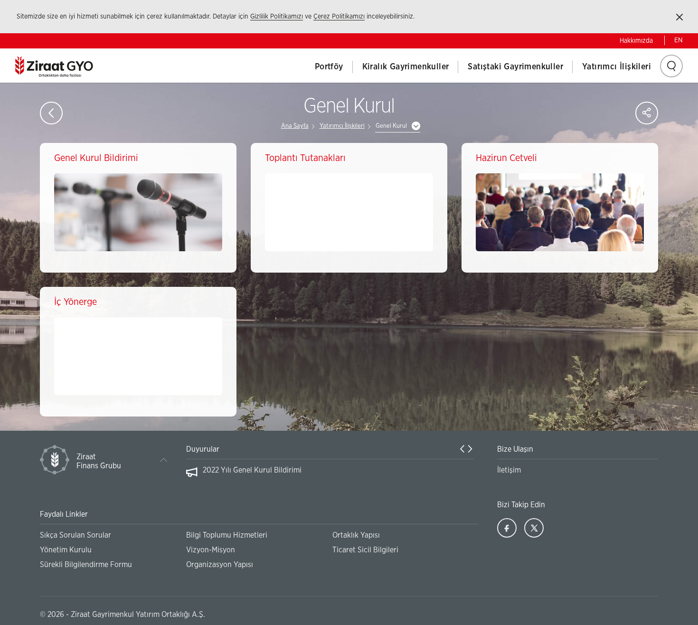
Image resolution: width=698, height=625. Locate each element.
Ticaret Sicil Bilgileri (365, 550)
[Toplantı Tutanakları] (349, 212)
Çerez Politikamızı (339, 16)
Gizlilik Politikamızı (276, 16)
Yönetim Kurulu (66, 550)
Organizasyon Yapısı (219, 564)
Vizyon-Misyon (210, 550)
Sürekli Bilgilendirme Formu (86, 564)
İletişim (509, 470)
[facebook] (507, 528)
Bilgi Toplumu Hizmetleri (226, 535)
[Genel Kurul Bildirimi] (138, 212)
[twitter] (534, 528)
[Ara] (671, 66)
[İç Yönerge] (138, 356)
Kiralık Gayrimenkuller (405, 67)
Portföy (329, 67)
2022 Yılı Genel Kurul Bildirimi (252, 470)
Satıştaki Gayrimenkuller (515, 67)
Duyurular (202, 449)
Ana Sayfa (295, 126)
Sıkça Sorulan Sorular (75, 535)
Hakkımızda (636, 41)
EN (678, 40)
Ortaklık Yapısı (356, 535)
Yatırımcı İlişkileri (616, 67)
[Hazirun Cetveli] (560, 212)
